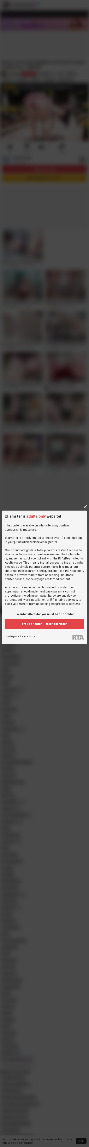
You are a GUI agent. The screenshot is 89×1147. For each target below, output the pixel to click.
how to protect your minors (20, 636)
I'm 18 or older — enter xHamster (44, 624)
